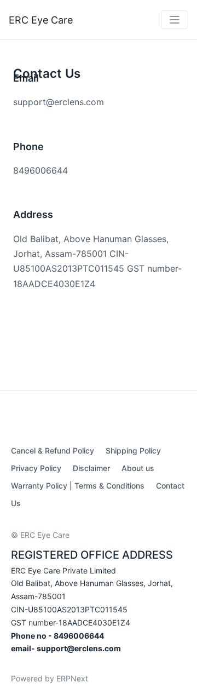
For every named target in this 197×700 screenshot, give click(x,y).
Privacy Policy (36, 468)
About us (137, 468)
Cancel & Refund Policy (52, 450)
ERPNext (72, 678)
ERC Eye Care (41, 20)
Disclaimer (91, 468)
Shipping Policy (133, 450)
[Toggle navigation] (174, 19)
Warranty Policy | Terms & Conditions (77, 485)
